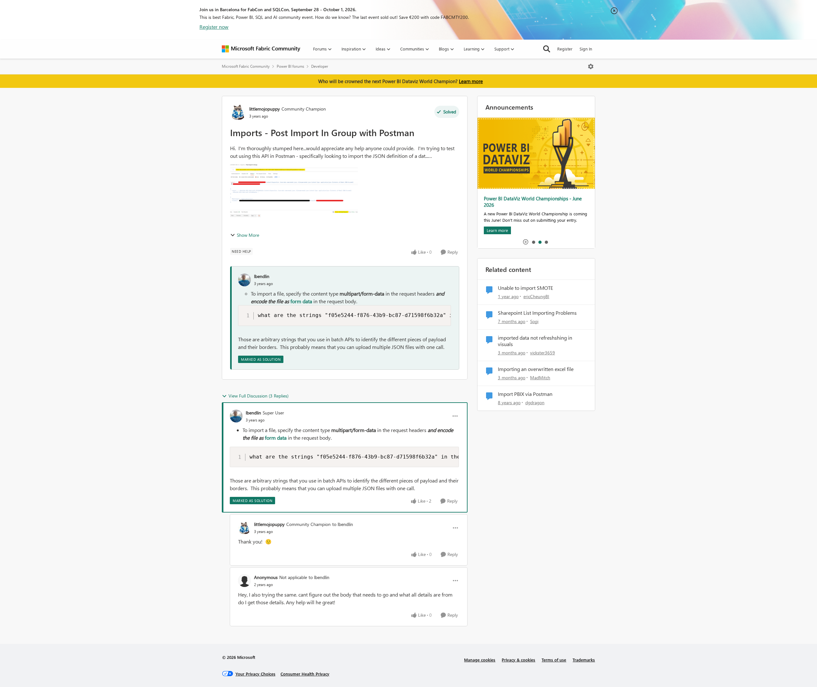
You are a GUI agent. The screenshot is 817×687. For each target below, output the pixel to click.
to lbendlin (342, 524)
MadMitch (540, 377)
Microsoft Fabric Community (246, 66)
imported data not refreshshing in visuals (535, 341)
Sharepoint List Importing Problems (537, 313)
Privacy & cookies (518, 659)
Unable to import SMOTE (525, 288)
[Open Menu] (590, 66)
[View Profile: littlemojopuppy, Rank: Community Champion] (238, 112)
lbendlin (261, 276)
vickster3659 (542, 353)
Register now (214, 26)
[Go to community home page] (261, 48)
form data (301, 301)
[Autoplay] (526, 242)
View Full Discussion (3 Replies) (259, 396)
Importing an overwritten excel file (535, 369)
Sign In (586, 48)
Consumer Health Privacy (305, 673)
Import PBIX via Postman (525, 394)
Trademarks (584, 659)
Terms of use (554, 659)
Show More (248, 235)
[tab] (533, 242)
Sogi (534, 321)
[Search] (547, 49)
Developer (319, 66)
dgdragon (534, 402)
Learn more (471, 81)
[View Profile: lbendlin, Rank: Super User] (236, 416)
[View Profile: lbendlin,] (244, 280)
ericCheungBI (536, 296)
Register (565, 48)
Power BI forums (290, 66)
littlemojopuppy (264, 109)
